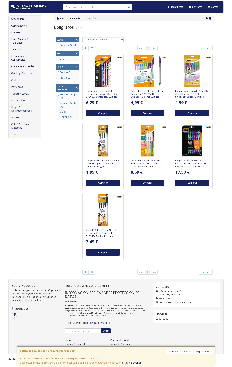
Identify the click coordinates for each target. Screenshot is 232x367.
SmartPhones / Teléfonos (19, 41)
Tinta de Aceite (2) (68, 104)
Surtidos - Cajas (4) (68, 96)
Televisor (16, 49)
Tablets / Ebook (20, 93)
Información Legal (119, 340)
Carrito (214, 7)
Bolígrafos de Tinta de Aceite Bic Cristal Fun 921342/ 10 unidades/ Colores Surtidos (191, 93)
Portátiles (16, 32)
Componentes (19, 25)
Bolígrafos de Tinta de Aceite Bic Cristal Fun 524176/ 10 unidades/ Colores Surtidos (147, 93)
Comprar (103, 113)
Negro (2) (65, 77)
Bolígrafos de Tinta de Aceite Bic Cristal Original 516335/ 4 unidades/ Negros (102, 163)
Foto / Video (18, 100)
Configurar (173, 351)
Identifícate (176, 7)
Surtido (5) (65, 72)
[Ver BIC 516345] (103, 210)
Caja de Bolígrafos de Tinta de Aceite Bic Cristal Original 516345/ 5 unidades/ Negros (101, 233)
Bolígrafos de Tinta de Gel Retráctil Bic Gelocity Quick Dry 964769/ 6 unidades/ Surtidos (191, 163)
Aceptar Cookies (204, 351)
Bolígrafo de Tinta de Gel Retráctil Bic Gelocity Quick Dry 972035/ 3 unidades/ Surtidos (101, 93)
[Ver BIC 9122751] (147, 141)
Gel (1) (63, 111)
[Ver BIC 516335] (103, 141)
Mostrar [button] (205, 48)
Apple (14, 134)
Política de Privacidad (98, 315)
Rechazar (186, 351)
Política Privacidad (75, 344)
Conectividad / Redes (22, 66)
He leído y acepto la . (89, 322)
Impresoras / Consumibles (18, 58)
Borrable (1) (66, 117)
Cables (15, 80)
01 (148, 48)
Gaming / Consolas (21, 73)
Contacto (196, 7)
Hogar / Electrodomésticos (21, 109)
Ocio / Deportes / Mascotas (20, 126)
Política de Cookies (131, 362)
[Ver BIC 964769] (192, 141)
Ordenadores (18, 18)
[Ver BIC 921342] (192, 71)
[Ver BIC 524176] (147, 71)
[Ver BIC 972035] (103, 71)
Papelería (16, 117)
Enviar (106, 330)
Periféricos (17, 86)
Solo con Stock (68, 45)
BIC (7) (63, 58)
